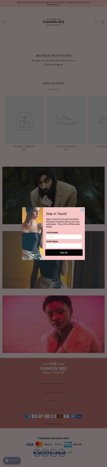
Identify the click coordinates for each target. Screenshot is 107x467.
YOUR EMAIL (52, 241)
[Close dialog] (82, 209)
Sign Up (64, 252)
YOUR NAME (52, 232)
